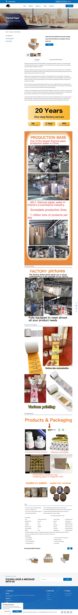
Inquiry (49, 44)
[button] (68, 548)
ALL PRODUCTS (9, 35)
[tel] (76, 302)
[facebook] (71, 612)
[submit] (65, 1)
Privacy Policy (51, 612)
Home (24, 6)
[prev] (25, 55)
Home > (7, 31)
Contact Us (51, 6)
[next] (42, 55)
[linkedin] (68, 612)
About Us (31, 6)
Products (37, 6)
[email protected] (11, 1)
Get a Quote (69, 5)
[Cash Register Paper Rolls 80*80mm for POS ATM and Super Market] (64, 558)
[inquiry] (76, 311)
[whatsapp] (76, 305)
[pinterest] (65, 612)
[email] (76, 308)
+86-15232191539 (9, 600)
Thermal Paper (17, 20)
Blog (56, 612)
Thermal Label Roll (10, 38)
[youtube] (62, 612)
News (45, 6)
